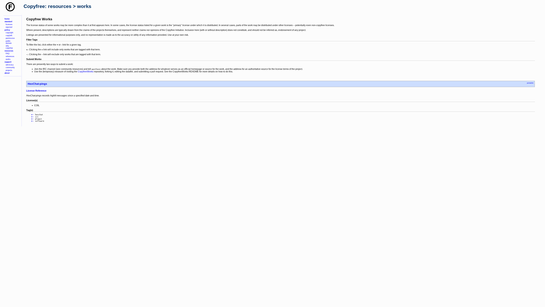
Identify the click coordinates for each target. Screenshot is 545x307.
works (8, 59)
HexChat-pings (37, 83)
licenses (9, 24)
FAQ (7, 53)
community (10, 67)
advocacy (10, 65)
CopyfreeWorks (85, 71)
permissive (10, 38)
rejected (9, 27)
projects (9, 70)
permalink (530, 83)
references (10, 56)
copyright (9, 33)
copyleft (9, 35)
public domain (9, 42)
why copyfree (9, 47)
